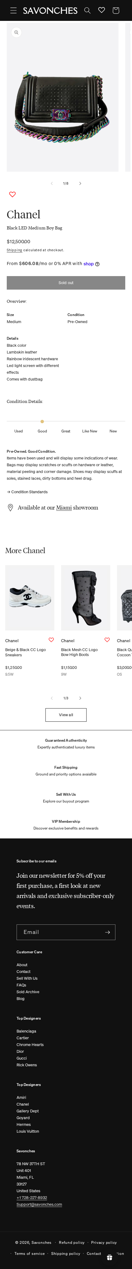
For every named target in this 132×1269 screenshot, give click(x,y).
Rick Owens (27, 1065)
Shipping (14, 250)
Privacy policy (104, 1242)
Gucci (22, 1058)
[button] (13, 10)
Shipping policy (65, 1253)
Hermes (24, 1124)
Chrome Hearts (30, 1044)
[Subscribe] (107, 932)
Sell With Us (27, 978)
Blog (21, 998)
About (22, 964)
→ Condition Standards (27, 491)
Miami (64, 507)
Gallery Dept (28, 1111)
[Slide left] (52, 183)
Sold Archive (28, 991)
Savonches (42, 1242)
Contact (23, 971)
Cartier (23, 1038)
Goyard (23, 1117)
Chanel (23, 1104)
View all (66, 714)
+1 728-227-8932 (32, 1197)
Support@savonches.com (39, 1204)
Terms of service (29, 1253)
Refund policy (72, 1242)
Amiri (21, 1097)
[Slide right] (80, 183)
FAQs (21, 985)
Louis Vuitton (28, 1131)
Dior (20, 1051)
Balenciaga (26, 1031)
